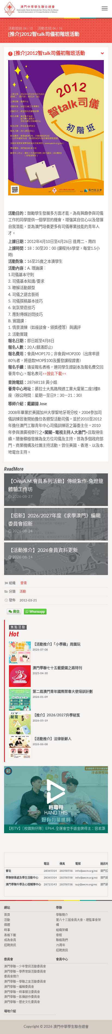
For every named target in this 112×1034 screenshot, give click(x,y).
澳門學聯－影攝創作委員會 (22, 996)
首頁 (7, 914)
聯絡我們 (62, 940)
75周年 (60, 945)
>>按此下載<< (54, 374)
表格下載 (10, 935)
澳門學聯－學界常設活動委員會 (25, 971)
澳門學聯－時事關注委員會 (22, 992)
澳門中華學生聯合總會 (31, 9)
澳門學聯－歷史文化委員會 (22, 1002)
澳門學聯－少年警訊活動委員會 (25, 966)
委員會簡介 (11, 976)
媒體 (7, 924)
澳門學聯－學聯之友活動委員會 (25, 981)
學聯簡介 (62, 914)
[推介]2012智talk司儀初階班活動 (47, 53)
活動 (23, 591)
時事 (7, 930)
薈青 (23, 583)
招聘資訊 (10, 945)
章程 (59, 935)
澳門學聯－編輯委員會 (19, 986)
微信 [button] (16, 611)
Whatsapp (37, 611)
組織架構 (62, 930)
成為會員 (10, 940)
